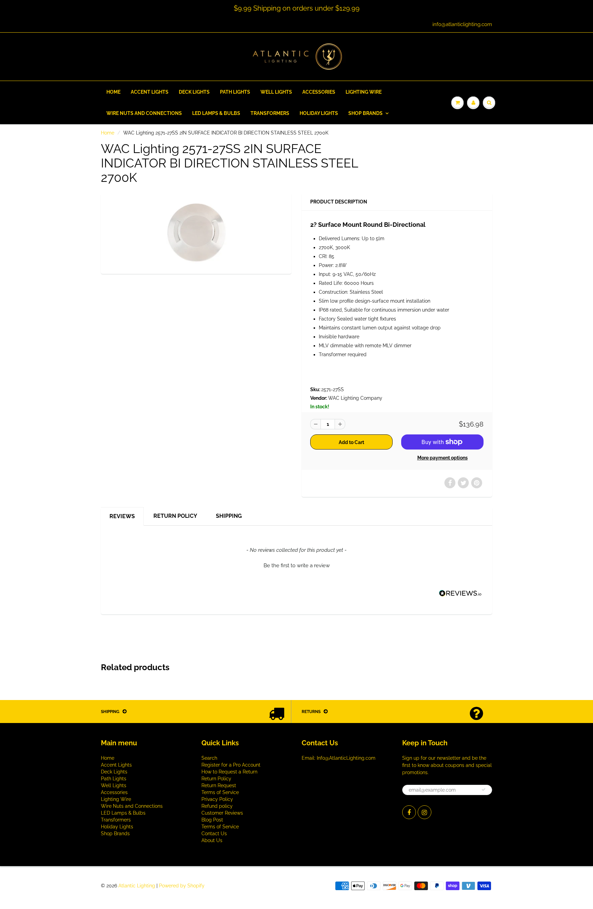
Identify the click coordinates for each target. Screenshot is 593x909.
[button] (296, 564)
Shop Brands (365, 113)
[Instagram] (424, 812)
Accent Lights (149, 92)
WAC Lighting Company (355, 398)
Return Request (218, 785)
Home (113, 92)
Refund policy (217, 806)
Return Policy (175, 516)
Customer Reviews (222, 813)
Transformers (270, 113)
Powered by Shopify (182, 885)
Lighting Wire (364, 92)
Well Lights (276, 92)
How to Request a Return (229, 771)
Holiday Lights (319, 113)
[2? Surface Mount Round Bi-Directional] (196, 232)
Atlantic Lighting (136, 885)
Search (209, 758)
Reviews (122, 516)
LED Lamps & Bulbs (216, 113)
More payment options (442, 458)
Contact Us (214, 833)
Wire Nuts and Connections (144, 113)
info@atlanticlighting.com (462, 24)
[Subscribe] (483, 789)
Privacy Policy (217, 799)
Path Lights (235, 92)
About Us (211, 840)
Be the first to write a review (297, 565)
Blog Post (212, 820)
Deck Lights (194, 92)
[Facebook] (409, 812)
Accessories (318, 92)
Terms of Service (220, 792)
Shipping (229, 516)
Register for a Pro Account (230, 765)
